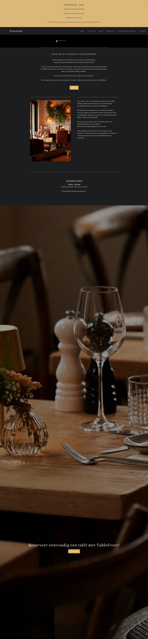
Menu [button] (74, 88)
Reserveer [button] (74, 551)
